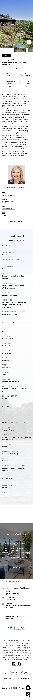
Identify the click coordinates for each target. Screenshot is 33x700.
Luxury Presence (22, 678)
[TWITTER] (21, 672)
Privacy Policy (25, 688)
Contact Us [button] (16, 567)
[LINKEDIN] (16, 672)
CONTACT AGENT (16, 221)
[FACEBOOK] (7, 672)
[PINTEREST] (26, 672)
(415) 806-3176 (7, 202)
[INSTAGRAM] (12, 672)
